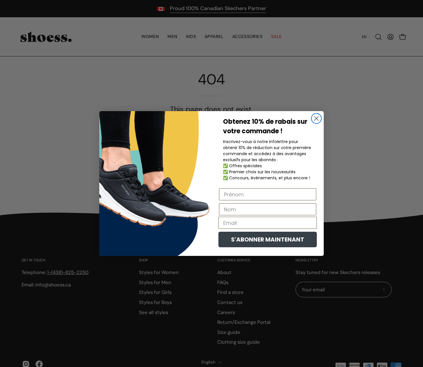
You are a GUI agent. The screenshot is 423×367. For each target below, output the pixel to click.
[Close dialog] (316, 118)
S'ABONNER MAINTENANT (267, 239)
